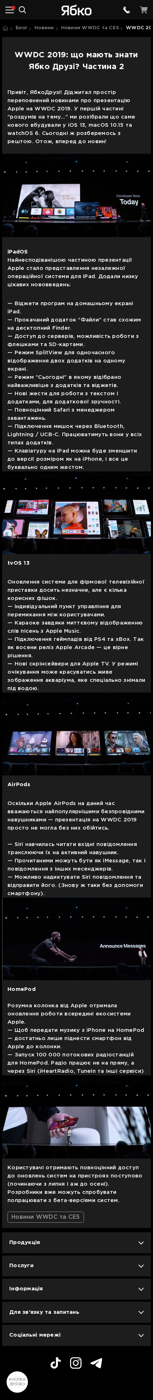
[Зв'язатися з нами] (127, 10)
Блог (21, 28)
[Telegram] (96, 1364)
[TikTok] (56, 1364)
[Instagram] (75, 1364)
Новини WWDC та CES (90, 28)
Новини (44, 28)
